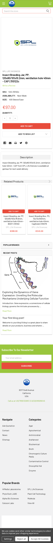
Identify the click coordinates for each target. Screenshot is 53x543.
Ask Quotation (8, 426)
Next (49, 181)
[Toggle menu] (3, 3)
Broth (31, 449)
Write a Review (8, 85)
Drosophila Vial (35, 466)
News (4, 435)
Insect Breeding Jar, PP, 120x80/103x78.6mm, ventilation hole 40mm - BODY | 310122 (13, 220)
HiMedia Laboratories (11, 489)
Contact (5, 430)
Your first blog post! (13, 317)
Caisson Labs (8, 503)
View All (31, 503)
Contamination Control (38, 461)
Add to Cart (13, 211)
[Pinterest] (26, 143)
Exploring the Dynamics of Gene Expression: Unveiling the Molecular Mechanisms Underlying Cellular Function (25, 295)
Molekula (31, 498)
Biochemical (34, 444)
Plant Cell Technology (37, 494)
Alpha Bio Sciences (10, 498)
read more (6, 311)
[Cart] (50, 3)
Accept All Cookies (40, 538)
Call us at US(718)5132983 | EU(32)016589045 (26, 401)
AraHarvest (34, 439)
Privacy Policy (26, 526)
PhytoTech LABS (9, 494)
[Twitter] (21, 143)
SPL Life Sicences (35, 489)
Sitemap (6, 439)
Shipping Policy (26, 520)
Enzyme (32, 470)
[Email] (10, 143)
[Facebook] (4, 143)
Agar (31, 426)
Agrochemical (35, 430)
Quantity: (7, 113)
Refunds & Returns (27, 523)
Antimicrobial (34, 435)
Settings (8, 538)
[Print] (15, 143)
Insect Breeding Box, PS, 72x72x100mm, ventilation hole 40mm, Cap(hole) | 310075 (39, 220)
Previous (45, 181)
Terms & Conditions (26, 517)
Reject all (21, 538)
